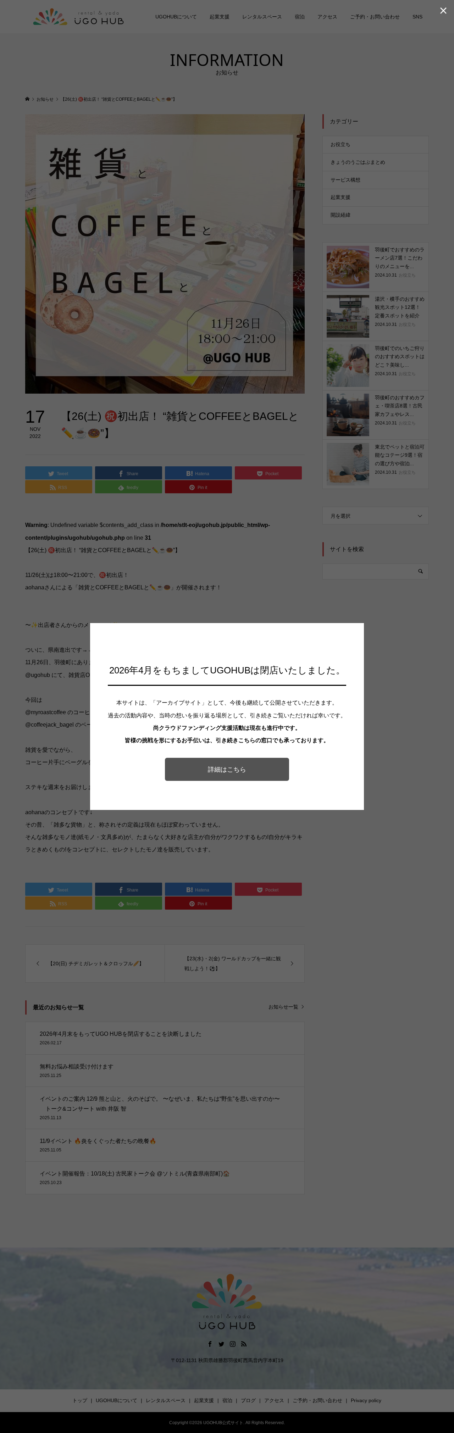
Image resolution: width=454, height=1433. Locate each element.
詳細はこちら (227, 769)
